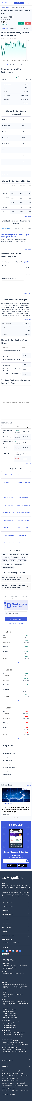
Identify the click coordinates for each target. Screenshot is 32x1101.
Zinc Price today (7, 1034)
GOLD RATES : (5, 1008)
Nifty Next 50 (22, 560)
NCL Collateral (17, 1085)
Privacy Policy (15, 1078)
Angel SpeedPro (23, 965)
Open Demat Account (19, 2)
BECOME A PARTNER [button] (7, 923)
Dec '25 (15, 261)
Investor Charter (20, 1083)
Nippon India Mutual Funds (21, 1044)
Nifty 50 (5, 560)
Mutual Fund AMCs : (7, 1039)
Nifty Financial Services (21, 984)
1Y (21, 64)
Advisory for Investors (7, 1085)
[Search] (28, 2)
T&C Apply (8, 1078)
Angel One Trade (14, 965)
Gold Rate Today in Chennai (9, 1013)
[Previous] (3, 802)
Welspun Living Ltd (8, 436)
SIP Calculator (19, 564)
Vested (21, 973)
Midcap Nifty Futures (8, 994)
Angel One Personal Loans (8, 1083)
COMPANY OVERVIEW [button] (7, 902)
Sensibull (5, 973)
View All (28, 785)
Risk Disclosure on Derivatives (9, 1090)
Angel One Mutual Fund (8, 1040)
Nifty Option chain (7, 1001)
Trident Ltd (6, 453)
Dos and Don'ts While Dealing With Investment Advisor (15, 1075)
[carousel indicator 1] (14, 817)
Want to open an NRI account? (16, 623)
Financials (13, 28)
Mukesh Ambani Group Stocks (10, 767)
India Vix (14, 988)
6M (18, 64)
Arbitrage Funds (6, 1051)
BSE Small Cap (14, 554)
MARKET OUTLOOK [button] (6, 927)
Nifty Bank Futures (15, 992)
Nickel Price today (17, 1034)
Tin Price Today (18, 1036)
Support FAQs (16, 942)
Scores (21, 1073)
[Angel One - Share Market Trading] (6, 2)
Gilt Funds (14, 1051)
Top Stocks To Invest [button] (8, 936)
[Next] (28, 802)
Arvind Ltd (5, 448)
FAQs (3, 1078)
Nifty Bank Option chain (19, 1001)
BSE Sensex (16, 557)
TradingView (5, 975)
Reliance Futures (19, 994)
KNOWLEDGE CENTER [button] (7, 914)
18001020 (7, 942)
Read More (28, 319)
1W (10, 64)
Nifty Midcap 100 (15, 986)
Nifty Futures (6, 992)
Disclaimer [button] (5, 1066)
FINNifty (5, 554)
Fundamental (5, 28)
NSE (11, 16)
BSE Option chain (7, 1005)
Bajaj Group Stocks (7, 757)
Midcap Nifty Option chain (9, 1003)
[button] (16, 578)
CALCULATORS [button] (5, 910)
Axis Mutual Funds (7, 1042)
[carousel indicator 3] (17, 817)
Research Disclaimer (7, 1070)
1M (13, 64)
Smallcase (10, 973)
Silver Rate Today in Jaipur (9, 1027)
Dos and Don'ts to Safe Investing (10, 1073)
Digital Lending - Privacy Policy (9, 1080)
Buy (21, 23)
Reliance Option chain (22, 1003)
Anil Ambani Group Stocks (9, 753)
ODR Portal (12, 1088)
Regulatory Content (18, 1070)
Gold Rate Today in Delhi (8, 1011)
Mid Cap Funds (22, 1051)
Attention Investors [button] (8, 1060)
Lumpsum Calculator (8, 567)
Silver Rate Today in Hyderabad (10, 1022)
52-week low (6, 557)
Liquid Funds (13, 1049)
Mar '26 (21, 261)
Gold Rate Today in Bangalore (10, 1017)
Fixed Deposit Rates (7, 968)
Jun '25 (4, 261)
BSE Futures (6, 996)
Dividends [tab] (16, 228)
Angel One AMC (6, 960)
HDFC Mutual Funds (18, 1042)
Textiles (9, 19)
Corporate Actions (22, 28)
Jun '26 (26, 261)
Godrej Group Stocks (7, 760)
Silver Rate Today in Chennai (9, 1025)
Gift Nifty (24, 557)
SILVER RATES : (6, 1020)
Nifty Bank (13, 560)
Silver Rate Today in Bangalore (10, 1023)
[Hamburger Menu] (30, 2)
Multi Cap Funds (6, 1053)
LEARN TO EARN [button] (6, 919)
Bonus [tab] (23, 228)
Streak (16, 973)
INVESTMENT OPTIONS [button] (7, 906)
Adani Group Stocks (7, 750)
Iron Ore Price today (7, 1036)
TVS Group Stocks (7, 774)
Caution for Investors (23, 1090)
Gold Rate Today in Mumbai (9, 1009)
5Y (24, 64)
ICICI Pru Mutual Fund (8, 1044)
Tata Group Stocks (7, 771)
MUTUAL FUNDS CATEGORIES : (9, 1047)
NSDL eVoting (5, 1088)
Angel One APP (6, 965)
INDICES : (4, 982)
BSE (13, 16)
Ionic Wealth (13, 960)
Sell (28, 23)
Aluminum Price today (19, 1032)
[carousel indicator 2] (16, 817)
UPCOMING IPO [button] (5, 931)
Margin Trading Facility (8, 967)
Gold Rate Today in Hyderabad (10, 1015)
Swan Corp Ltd (6, 459)
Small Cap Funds (22, 1049)
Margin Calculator (7, 564)
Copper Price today (7, 1032)
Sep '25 (10, 261)
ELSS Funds (6, 1049)
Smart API (16, 967)
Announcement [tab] (6, 228)
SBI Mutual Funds (19, 1040)
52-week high (24, 554)
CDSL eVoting (25, 1085)
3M (16, 64)
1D (7, 64)
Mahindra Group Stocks (8, 764)
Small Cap (3, 19)
